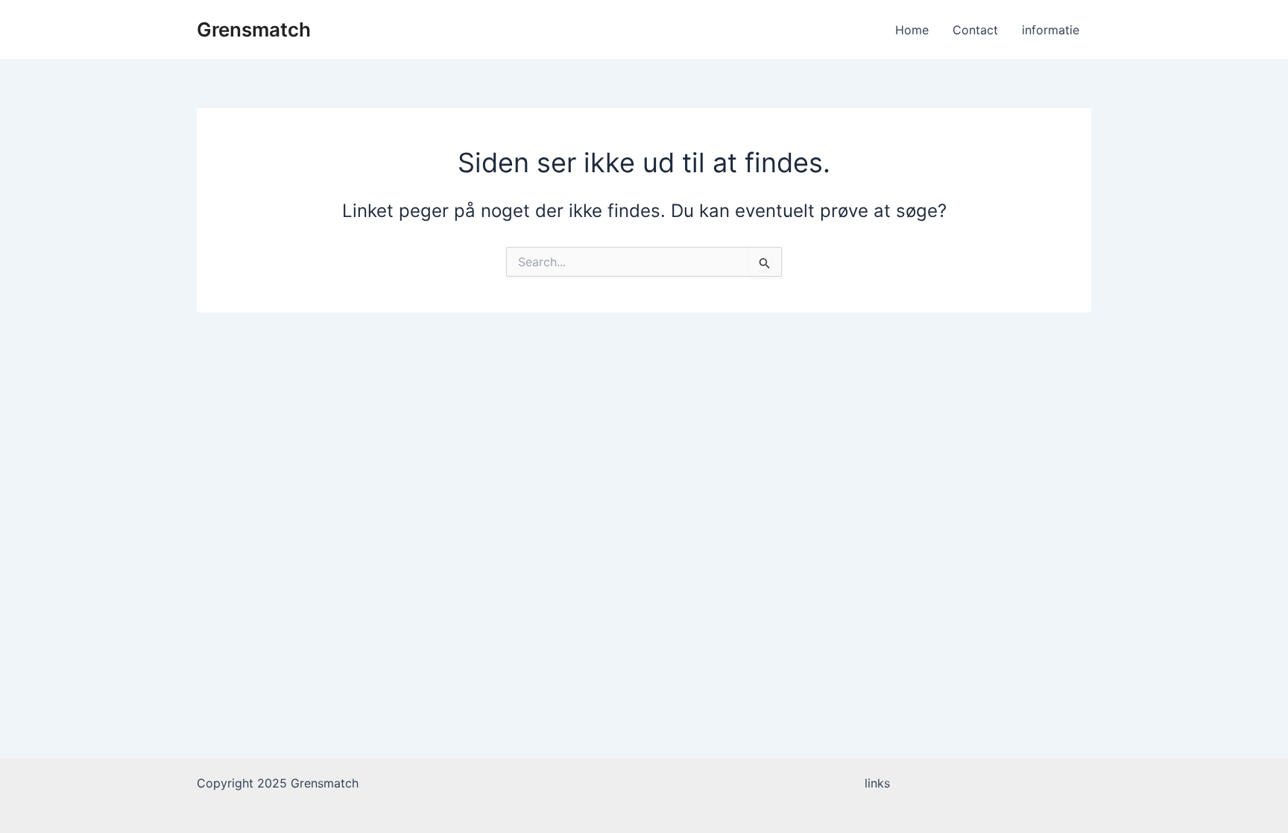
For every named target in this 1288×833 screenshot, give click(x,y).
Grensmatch (254, 29)
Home (912, 29)
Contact (975, 29)
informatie (1050, 29)
